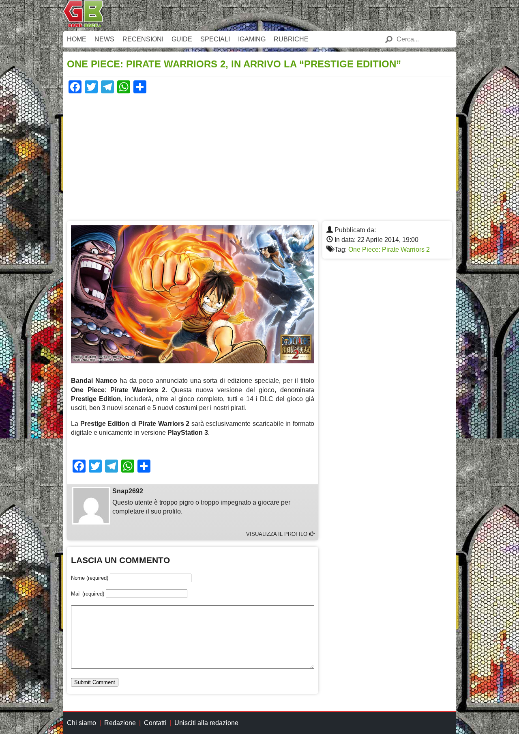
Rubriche (291, 39)
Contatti (155, 722)
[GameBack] (83, 25)
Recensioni (142, 39)
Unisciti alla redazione (206, 722)
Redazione (120, 722)
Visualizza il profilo (277, 534)
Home (76, 39)
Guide (182, 39)
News (104, 39)
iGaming (252, 39)
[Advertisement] (259, 156)
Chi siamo (81, 722)
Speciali (215, 39)
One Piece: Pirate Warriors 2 (389, 249)
